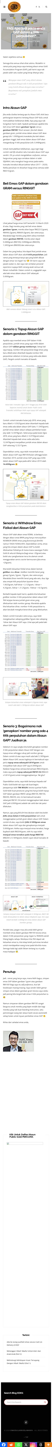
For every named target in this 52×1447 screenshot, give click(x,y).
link (26, 120)
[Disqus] (26, 1095)
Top (26, 1437)
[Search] (45, 7)
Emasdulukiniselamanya (22, 1430)
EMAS (26, 22)
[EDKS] (14, 6)
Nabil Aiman (19, 41)
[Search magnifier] (45, 1402)
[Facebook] (26, 1422)
